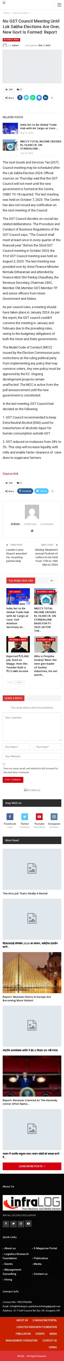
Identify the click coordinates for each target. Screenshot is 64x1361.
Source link (10, 474)
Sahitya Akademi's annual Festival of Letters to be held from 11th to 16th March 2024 (46, 557)
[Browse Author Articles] (32, 512)
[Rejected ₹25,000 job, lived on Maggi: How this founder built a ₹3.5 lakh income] (18, 644)
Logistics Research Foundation (16, 1256)
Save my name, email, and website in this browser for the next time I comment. (31, 770)
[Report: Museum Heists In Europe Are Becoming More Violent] (32, 972)
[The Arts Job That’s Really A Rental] (32, 869)
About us (10, 1248)
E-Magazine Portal (45, 1248)
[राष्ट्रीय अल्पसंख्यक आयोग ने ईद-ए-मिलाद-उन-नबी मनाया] (32, 1026)
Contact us (40, 1274)
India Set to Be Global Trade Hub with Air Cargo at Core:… (39, 126)
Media (38, 1264)
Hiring (8, 1279)
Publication (41, 1258)
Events (8, 1264)
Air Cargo (14, 592)
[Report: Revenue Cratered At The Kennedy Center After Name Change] (32, 1076)
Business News (11, 40)
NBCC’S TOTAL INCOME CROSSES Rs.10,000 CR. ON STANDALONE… (40, 144)
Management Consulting (12, 1272)
